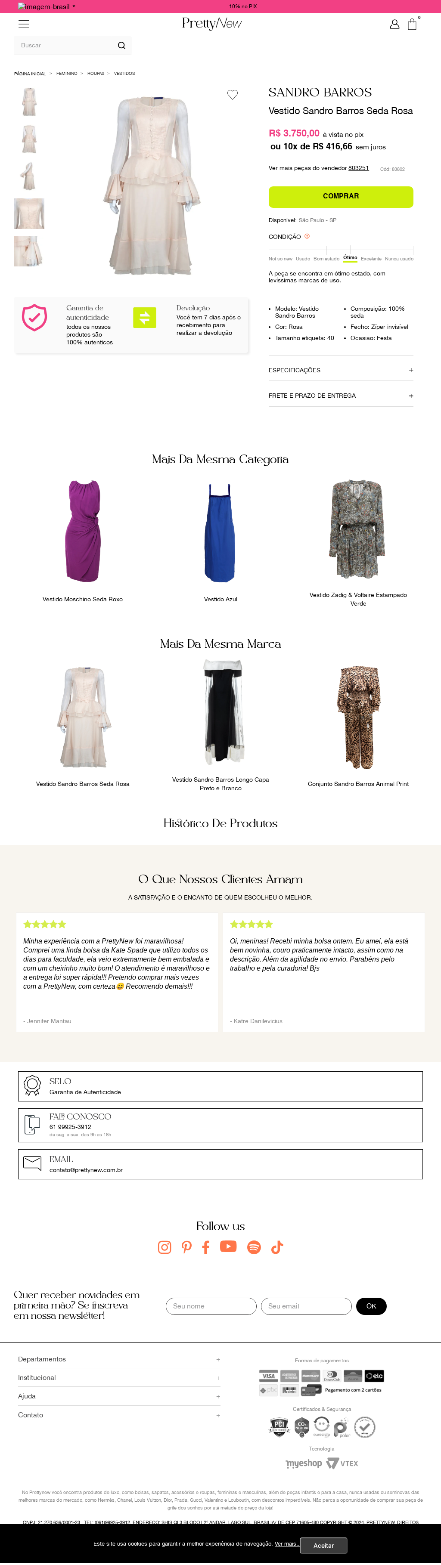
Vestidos (124, 73)
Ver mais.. (287, 1543)
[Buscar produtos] (122, 45)
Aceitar (324, 1545)
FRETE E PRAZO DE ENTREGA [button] (312, 395)
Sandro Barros (321, 93)
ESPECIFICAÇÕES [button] (294, 370)
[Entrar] (394, 24)
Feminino (67, 73)
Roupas (95, 73)
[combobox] (73, 45)
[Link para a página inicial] (30, 73)
